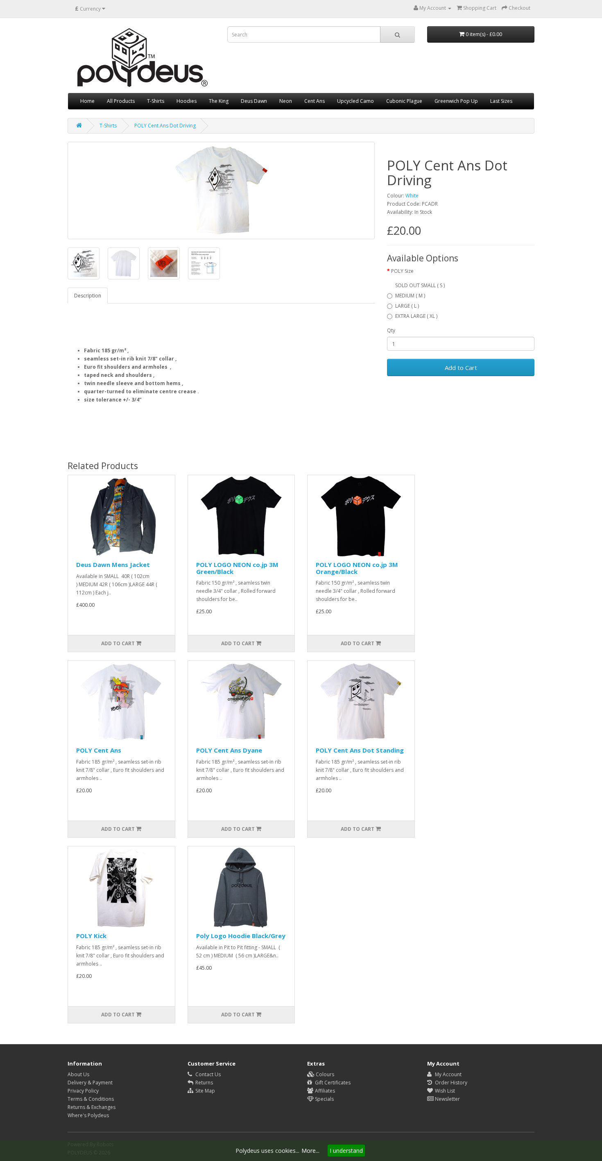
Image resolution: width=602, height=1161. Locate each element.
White (412, 195)
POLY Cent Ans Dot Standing (360, 750)
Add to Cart (461, 367)
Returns (203, 1082)
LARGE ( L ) (407, 305)
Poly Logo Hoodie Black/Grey (240, 936)
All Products (121, 101)
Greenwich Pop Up (456, 101)
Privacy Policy (83, 1090)
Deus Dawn (254, 101)
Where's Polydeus (88, 1115)
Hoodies (187, 101)
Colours (324, 1074)
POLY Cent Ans (98, 750)
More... (310, 1150)
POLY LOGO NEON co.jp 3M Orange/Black (357, 568)
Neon (285, 101)
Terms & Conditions (91, 1098)
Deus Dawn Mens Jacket (113, 564)
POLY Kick (91, 936)
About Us (78, 1074)
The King (219, 101)
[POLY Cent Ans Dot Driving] (221, 190)
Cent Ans (314, 101)
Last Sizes (501, 101)
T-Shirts (155, 101)
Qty (391, 330)
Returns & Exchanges (91, 1107)
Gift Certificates (332, 1082)
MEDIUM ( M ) (410, 295)
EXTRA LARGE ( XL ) (416, 316)
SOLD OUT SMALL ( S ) (420, 285)
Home (87, 101)
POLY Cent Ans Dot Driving (165, 125)
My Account (448, 1074)
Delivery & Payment (90, 1082)
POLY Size (402, 271)
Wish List (444, 1090)
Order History (450, 1082)
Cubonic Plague (404, 101)
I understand (346, 1150)
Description (87, 295)
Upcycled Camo (355, 101)
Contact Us (207, 1074)
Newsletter (447, 1098)
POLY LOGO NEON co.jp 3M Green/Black (237, 568)
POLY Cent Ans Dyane (229, 750)
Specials (324, 1098)
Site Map (204, 1090)
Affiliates (324, 1090)
